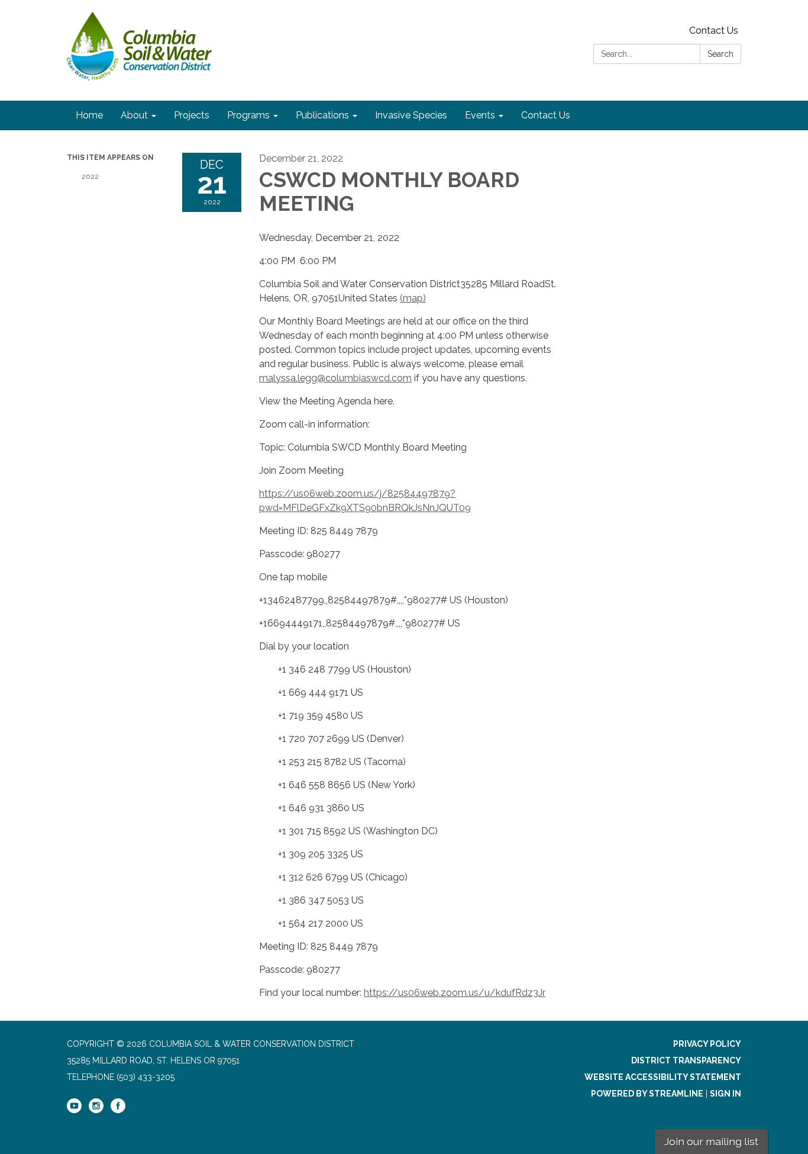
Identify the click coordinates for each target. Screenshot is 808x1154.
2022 (90, 176)
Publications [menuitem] (322, 115)
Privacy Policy (707, 1044)
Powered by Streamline (647, 1093)
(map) (413, 298)
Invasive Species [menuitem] (411, 115)
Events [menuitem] (480, 115)
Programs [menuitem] (248, 115)
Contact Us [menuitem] (545, 115)
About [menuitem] (134, 115)
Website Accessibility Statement (662, 1077)
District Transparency (686, 1060)
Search (720, 54)
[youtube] (74, 1110)
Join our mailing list (711, 1141)
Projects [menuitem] (191, 115)
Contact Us (713, 30)
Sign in (725, 1093)
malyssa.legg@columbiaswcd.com (335, 378)
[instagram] (96, 1110)
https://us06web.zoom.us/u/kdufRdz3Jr (454, 992)
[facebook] (118, 1110)
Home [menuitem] (89, 115)
